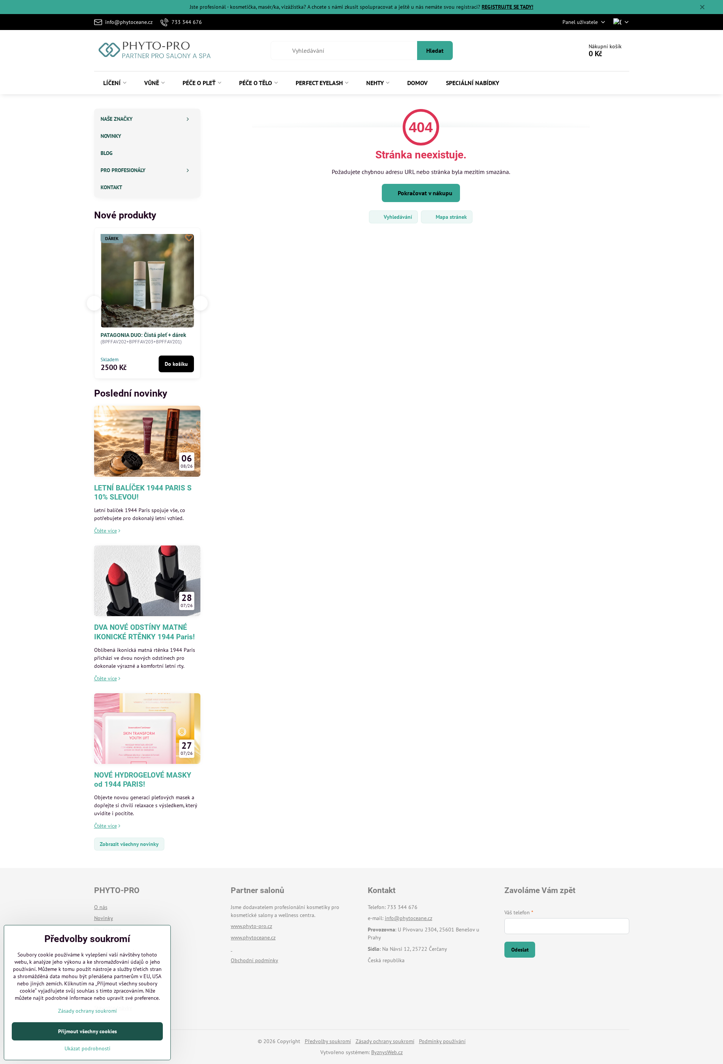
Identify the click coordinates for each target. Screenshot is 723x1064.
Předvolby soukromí (328, 1041)
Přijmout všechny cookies (87, 1031)
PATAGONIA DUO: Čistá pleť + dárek (128, 335)
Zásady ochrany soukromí (385, 1041)
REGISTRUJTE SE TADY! (507, 6)
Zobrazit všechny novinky (129, 844)
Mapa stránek (450, 216)
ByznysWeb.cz (387, 1052)
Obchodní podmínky (254, 960)
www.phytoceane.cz (253, 937)
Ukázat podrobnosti (87, 1048)
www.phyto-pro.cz (251, 926)
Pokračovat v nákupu (424, 193)
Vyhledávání (397, 216)
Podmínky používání (442, 1041)
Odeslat (520, 949)
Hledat (435, 50)
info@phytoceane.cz (408, 918)
